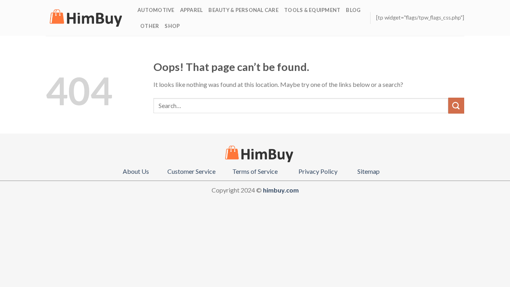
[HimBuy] (86, 18)
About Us (136, 171)
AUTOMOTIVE (156, 10)
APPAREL (191, 10)
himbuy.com (281, 190)
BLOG (353, 10)
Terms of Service (255, 171)
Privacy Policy (317, 171)
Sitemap (368, 171)
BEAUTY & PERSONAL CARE (243, 10)
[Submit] (456, 105)
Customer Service (191, 171)
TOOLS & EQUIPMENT (312, 10)
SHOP (172, 26)
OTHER (149, 26)
